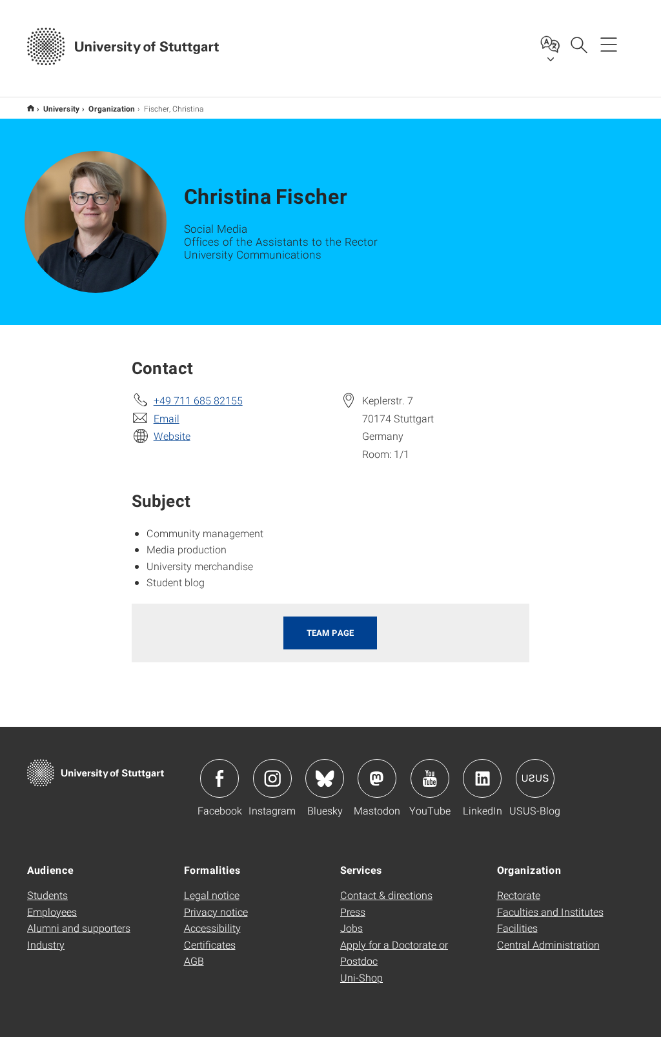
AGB (194, 960)
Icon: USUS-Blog (535, 778)
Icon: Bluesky (324, 778)
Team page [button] (330, 632)
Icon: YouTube (430, 778)
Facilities (517, 927)
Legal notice (211, 895)
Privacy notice (216, 911)
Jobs (351, 927)
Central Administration (548, 944)
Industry (46, 944)
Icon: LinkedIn (482, 778)
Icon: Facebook (219, 778)
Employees (52, 911)
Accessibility (212, 927)
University (61, 108)
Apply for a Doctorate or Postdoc (394, 953)
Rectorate (518, 895)
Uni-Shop (361, 977)
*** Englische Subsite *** (30, 108)
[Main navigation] (608, 43)
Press (352, 911)
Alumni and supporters (78, 927)
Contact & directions (386, 895)
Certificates (210, 944)
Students (47, 895)
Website (172, 435)
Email (166, 418)
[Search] (578, 43)
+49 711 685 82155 (198, 400)
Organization (111, 108)
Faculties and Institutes (550, 911)
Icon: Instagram (272, 778)
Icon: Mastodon (377, 778)
